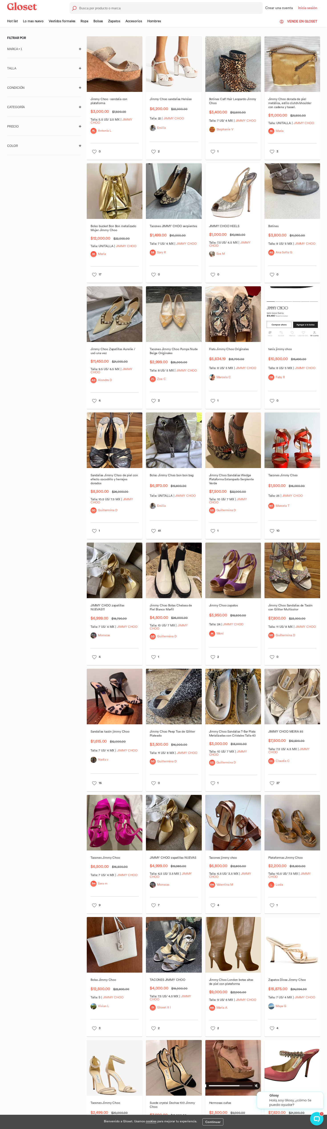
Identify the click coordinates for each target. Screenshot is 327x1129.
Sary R (161, 252)
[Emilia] (153, 128)
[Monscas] (94, 635)
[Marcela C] (212, 377)
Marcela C (223, 377)
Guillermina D (107, 510)
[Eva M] (212, 254)
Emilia (161, 127)
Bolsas (98, 21)
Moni (220, 633)
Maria (279, 131)
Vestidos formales (62, 21)
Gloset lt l (164, 1007)
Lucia (279, 884)
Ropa (84, 21)
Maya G (280, 1006)
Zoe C (161, 379)
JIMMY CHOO (174, 118)
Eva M (220, 253)
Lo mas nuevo (33, 21)
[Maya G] (271, 1006)
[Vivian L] (94, 1006)
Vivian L (103, 1006)
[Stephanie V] (212, 130)
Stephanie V (224, 129)
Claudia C (282, 761)
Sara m (102, 883)
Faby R (280, 377)
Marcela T (282, 505)
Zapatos (114, 21)
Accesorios (133, 21)
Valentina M (224, 884)
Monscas (104, 635)
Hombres (154, 21)
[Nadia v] (94, 760)
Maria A (221, 1007)
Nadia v (103, 759)
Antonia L (104, 130)
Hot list (12, 21)
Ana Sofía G (283, 252)
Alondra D (105, 380)
